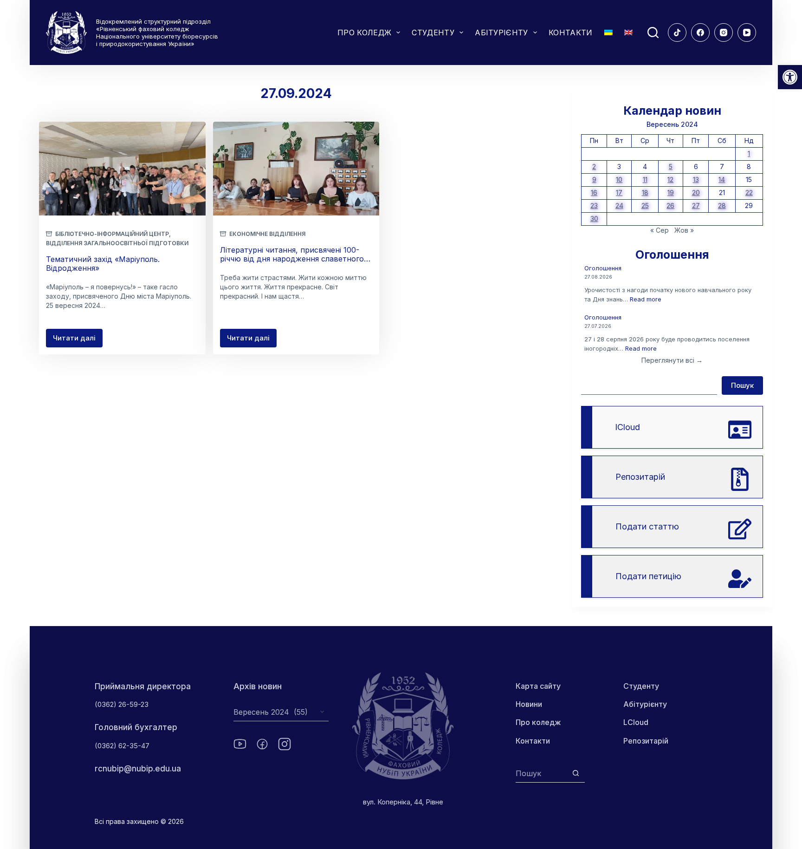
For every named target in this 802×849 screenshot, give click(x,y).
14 (721, 179)
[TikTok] (677, 32)
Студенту (641, 686)
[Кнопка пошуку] (576, 773)
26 (670, 205)
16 (594, 192)
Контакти (533, 740)
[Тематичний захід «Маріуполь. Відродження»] (122, 169)
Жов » (684, 230)
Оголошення (602, 268)
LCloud (635, 722)
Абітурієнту (645, 704)
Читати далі (78, 340)
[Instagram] (723, 32)
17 (619, 192)
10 (619, 179)
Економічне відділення (267, 233)
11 (645, 179)
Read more (645, 299)
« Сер (659, 230)
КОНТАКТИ (571, 32)
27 (696, 205)
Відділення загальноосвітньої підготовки (117, 243)
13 (696, 179)
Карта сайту (538, 686)
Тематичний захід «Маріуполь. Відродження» (103, 264)
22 (749, 192)
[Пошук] (653, 32)
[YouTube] (746, 32)
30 (594, 218)
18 (645, 192)
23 (594, 205)
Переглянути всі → (672, 360)
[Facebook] (700, 32)
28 (722, 205)
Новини (529, 704)
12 (670, 179)
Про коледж (538, 722)
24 (619, 205)
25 (645, 205)
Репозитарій (645, 740)
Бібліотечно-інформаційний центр (112, 233)
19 (670, 192)
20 (696, 192)
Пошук (742, 385)
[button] (790, 77)
